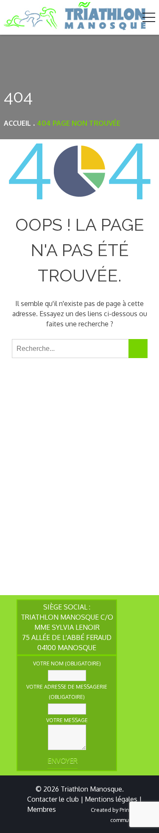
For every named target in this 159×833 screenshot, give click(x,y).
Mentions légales (111, 799)
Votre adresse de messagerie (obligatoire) (66, 692)
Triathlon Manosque (91, 789)
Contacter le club (53, 799)
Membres (41, 809)
